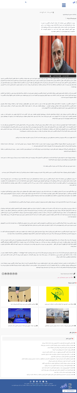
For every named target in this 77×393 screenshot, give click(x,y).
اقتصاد (46, 383)
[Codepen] (37, 381)
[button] (26, 2)
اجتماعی (51, 383)
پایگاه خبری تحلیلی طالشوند (37, 385)
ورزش (37, 383)
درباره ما (32, 383)
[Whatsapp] (30, 381)
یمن (58, 277)
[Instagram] (40, 381)
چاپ (48, 76)
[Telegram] (43, 381)
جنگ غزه (71, 277)
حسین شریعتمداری (64, 277)
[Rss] (46, 381)
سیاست (41, 383)
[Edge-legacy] (34, 381)
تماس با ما (26, 383)
